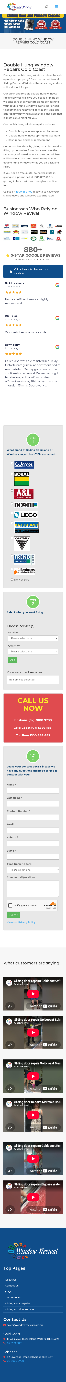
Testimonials (13, 1297)
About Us (10, 1279)
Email (10, 824)
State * (11, 850)
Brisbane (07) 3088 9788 (33, 720)
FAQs (8, 1291)
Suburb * (12, 837)
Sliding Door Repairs (17, 1303)
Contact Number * (18, 811)
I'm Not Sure (21, 579)
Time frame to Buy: (19, 864)
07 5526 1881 (14, 1343)
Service (13, 632)
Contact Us (12, 1285)
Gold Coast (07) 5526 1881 (33, 727)
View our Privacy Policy (21, 922)
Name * (11, 784)
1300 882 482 (24, 191)
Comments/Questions (21, 877)
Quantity (14, 645)
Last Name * (14, 797)
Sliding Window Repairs (20, 1309)
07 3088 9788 (15, 1360)
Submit (13, 915)
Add (12, 659)
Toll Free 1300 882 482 (33, 735)
